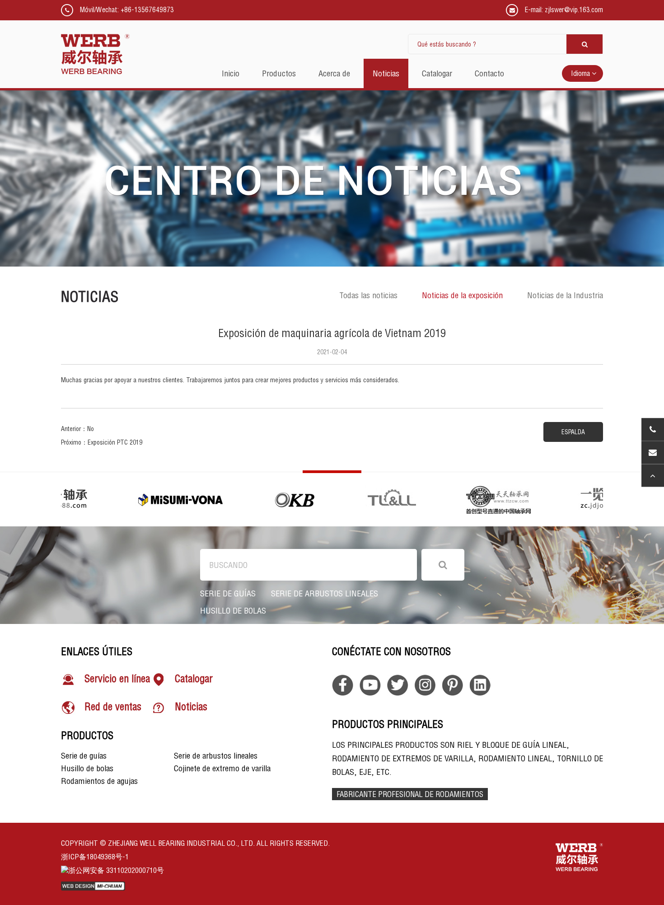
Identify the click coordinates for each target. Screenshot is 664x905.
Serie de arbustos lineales (324, 594)
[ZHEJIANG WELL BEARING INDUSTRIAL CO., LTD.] (95, 54)
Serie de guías (228, 594)
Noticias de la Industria (565, 295)
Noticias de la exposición (462, 295)
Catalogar (194, 679)
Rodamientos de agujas (99, 781)
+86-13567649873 (147, 9)
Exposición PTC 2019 (115, 442)
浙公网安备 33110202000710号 (116, 870)
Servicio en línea (117, 679)
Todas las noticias (368, 295)
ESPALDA (573, 432)
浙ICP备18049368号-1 (95, 856)
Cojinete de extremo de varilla (222, 768)
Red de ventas (112, 707)
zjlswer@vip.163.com (574, 9)
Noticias (191, 707)
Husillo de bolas (233, 611)
